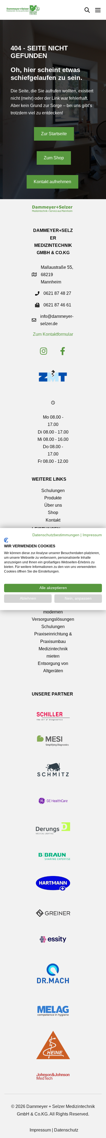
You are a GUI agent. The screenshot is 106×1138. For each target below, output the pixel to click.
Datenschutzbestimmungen (55, 535)
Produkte (53, 498)
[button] (87, 10)
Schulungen (53, 490)
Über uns (53, 505)
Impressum (40, 1130)
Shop (53, 512)
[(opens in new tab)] (53, 375)
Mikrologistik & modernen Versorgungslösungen (53, 612)
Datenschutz (66, 1130)
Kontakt (53, 520)
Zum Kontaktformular (53, 334)
